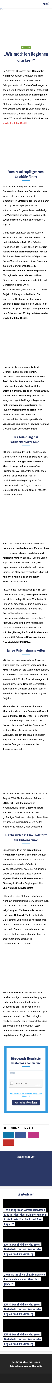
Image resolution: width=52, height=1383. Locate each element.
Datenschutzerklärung (20, 1366)
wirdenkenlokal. (20, 1362)
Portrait (26, 47)
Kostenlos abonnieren (26, 1102)
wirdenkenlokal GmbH (15, 123)
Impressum (34, 1362)
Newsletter (37, 1366)
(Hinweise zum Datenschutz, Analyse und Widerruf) (26, 1095)
